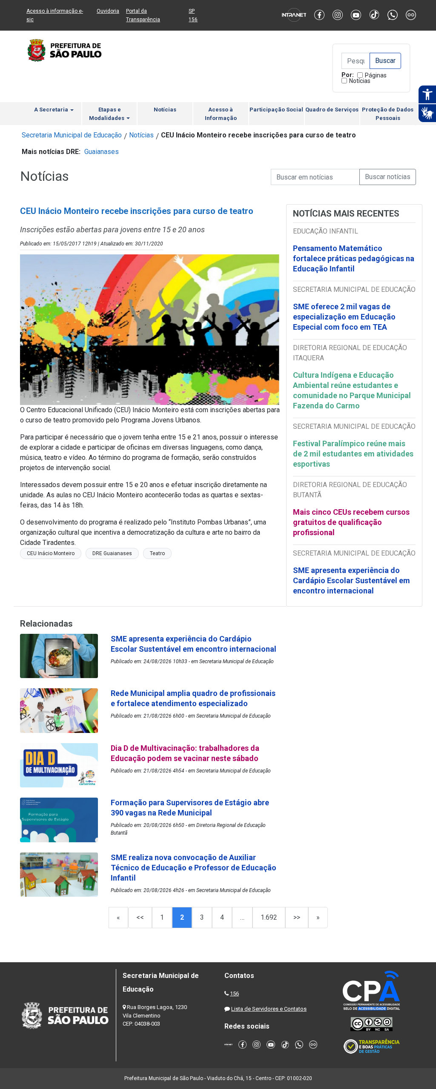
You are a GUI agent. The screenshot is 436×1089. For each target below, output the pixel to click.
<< (140, 917)
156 (234, 993)
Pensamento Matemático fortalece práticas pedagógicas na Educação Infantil (353, 258)
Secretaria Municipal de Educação (72, 135)
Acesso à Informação (221, 113)
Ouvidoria (108, 11)
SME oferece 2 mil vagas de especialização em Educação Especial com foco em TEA (344, 316)
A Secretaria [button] (51, 109)
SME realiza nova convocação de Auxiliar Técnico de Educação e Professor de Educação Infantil (193, 867)
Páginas (376, 75)
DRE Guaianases (112, 553)
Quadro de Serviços (332, 109)
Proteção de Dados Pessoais (387, 113)
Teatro (157, 553)
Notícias (359, 80)
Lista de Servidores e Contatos (269, 1009)
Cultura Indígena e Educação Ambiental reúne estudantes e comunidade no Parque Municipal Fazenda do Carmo (352, 390)
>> (296, 917)
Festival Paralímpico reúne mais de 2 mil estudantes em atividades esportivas (353, 453)
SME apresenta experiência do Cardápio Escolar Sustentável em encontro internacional (351, 580)
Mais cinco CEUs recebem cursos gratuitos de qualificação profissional (351, 522)
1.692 (269, 917)
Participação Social (276, 109)
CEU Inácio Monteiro (51, 553)
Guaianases (101, 152)
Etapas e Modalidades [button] (107, 113)
